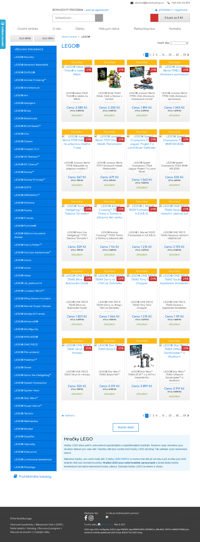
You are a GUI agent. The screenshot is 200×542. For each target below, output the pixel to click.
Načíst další (126, 427)
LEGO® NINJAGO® (26, 337)
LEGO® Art (21, 95)
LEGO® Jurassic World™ (29, 291)
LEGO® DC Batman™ (27, 157)
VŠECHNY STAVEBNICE (28, 49)
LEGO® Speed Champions (30, 383)
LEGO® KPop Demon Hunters (32, 298)
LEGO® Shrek (22, 367)
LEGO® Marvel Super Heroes (32, 306)
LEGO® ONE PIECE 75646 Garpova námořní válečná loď (174, 235)
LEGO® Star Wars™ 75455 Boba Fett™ (109, 373)
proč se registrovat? (97, 10)
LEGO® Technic (23, 413)
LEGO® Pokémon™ (25, 360)
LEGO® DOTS (22, 187)
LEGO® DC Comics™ (26, 164)
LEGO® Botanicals (25, 118)
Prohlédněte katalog (35, 476)
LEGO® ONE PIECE (26, 344)
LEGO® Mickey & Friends (29, 314)
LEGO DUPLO (122, 459)
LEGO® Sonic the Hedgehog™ (32, 375)
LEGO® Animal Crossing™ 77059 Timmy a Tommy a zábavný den (109, 235)
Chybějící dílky (41, 532)
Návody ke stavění (20, 532)
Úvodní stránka (28, 28)
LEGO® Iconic (23, 260)
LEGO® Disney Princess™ (29, 180)
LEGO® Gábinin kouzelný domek (29, 235)
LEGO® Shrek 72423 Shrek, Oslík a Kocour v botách (109, 96)
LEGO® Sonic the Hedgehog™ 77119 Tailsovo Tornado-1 (77, 235)
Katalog (31, 528)
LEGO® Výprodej (24, 444)
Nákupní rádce (109, 28)
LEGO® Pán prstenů (26, 352)
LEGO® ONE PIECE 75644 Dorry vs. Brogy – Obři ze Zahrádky (109, 305)
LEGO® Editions (24, 203)
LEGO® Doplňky (24, 436)
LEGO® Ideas (22, 275)
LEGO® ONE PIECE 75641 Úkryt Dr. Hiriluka (77, 373)
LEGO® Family (23, 210)
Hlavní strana (69, 37)
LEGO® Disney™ (24, 172)
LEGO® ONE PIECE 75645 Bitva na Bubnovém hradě (77, 305)
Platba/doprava (144, 28)
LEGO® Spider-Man (26, 390)
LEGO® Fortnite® (25, 226)
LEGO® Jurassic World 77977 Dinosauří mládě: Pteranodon (109, 166)
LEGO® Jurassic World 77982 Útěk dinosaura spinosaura (174, 96)
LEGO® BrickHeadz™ (27, 126)
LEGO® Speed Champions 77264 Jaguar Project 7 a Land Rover (141, 167)
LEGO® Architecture (27, 88)
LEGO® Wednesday (26, 421)
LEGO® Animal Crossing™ (30, 80)
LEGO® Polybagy (24, 467)
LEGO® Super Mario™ (28, 406)
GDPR (58, 525)
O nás (57, 28)
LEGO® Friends (23, 218)
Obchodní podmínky (21, 525)
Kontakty (175, 28)
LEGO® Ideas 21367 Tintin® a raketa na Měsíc (77, 96)
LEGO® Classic (23, 141)
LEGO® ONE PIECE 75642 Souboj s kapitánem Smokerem (174, 305)
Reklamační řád (44, 525)
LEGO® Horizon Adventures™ (32, 252)
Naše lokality (17, 528)
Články (79, 28)
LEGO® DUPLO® (24, 72)
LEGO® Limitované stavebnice (33, 459)
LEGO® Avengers (24, 103)
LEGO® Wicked (23, 429)
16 (163, 55)
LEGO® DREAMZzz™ (27, 195)
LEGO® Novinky (24, 57)
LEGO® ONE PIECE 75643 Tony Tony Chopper (142, 305)
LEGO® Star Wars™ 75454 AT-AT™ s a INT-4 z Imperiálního (142, 375)
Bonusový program (49, 528)
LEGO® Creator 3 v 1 (26, 149)
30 (170, 55)
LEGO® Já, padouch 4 (28, 283)
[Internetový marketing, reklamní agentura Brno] (105, 525)
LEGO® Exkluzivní (25, 452)
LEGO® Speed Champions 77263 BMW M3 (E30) (174, 166)
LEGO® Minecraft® (26, 321)
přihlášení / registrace (172, 10)
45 (177, 55)
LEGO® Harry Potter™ (28, 245)
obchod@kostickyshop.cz (149, 3)
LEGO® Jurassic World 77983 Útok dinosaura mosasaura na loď (142, 96)
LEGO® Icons (22, 268)
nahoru (69, 415)
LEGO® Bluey (22, 111)
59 (184, 55)
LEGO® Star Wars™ (26, 398)
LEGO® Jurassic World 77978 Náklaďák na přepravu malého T (77, 166)
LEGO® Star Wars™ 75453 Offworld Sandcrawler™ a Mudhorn (174, 376)
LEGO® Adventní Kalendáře (31, 65)
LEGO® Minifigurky (26, 329)
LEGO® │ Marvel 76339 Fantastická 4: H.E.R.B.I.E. (142, 234)
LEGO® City (21, 134)
